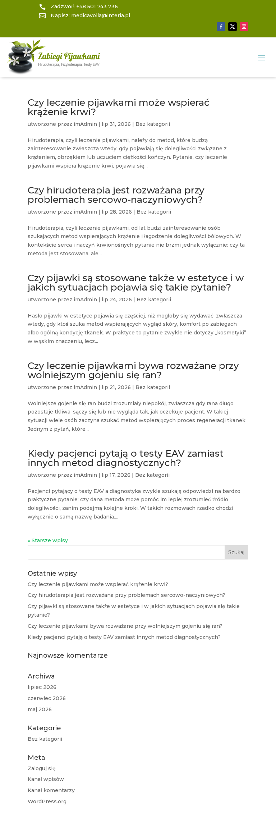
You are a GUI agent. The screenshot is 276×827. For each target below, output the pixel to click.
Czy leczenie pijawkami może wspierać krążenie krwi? (119, 107)
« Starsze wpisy (48, 540)
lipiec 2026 (42, 687)
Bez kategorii (152, 124)
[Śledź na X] (232, 26)
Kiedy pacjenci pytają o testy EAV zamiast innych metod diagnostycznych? (126, 458)
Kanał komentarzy (51, 790)
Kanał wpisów (46, 779)
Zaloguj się (42, 768)
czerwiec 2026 (47, 698)
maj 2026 (40, 709)
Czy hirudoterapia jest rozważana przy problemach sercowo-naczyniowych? (116, 194)
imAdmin (85, 124)
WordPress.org (47, 801)
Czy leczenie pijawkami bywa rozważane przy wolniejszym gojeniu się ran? (133, 370)
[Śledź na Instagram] (244, 26)
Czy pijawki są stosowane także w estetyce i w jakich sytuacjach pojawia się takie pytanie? (136, 282)
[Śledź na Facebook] (221, 26)
